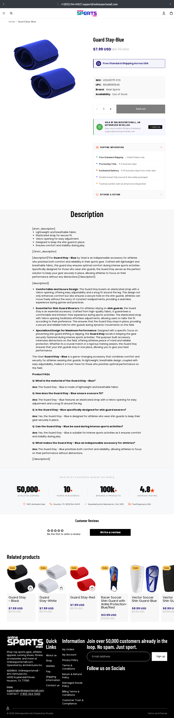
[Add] (30, 588)
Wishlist (50, 666)
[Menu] (4, 13)
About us (51, 655)
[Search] (11, 13)
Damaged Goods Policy (72, 684)
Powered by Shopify (43, 713)
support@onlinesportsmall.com (25, 690)
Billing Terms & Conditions (71, 693)
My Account (69, 654)
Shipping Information (53, 678)
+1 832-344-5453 (30, 694)
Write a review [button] (110, 532)
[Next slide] (170, 4)
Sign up (160, 656)
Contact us (52, 685)
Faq (48, 671)
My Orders (68, 649)
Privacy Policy (70, 660)
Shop (49, 660)
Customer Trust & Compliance (73, 701)
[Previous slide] (3, 4)
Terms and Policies (157, 713)
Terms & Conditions (68, 667)
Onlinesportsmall (23, 713)
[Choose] (123, 588)
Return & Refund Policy (72, 675)
